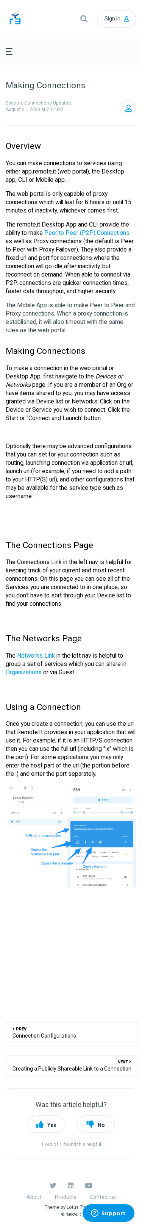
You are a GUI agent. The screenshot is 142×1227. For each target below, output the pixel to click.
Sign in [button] (112, 19)
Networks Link (36, 655)
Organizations (24, 672)
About (34, 1197)
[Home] (27, 19)
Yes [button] (51, 1125)
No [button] (101, 1125)
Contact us (103, 1197)
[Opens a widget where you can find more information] (108, 1213)
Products (65, 1197)
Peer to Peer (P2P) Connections (87, 232)
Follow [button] (128, 108)
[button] (83, 19)
